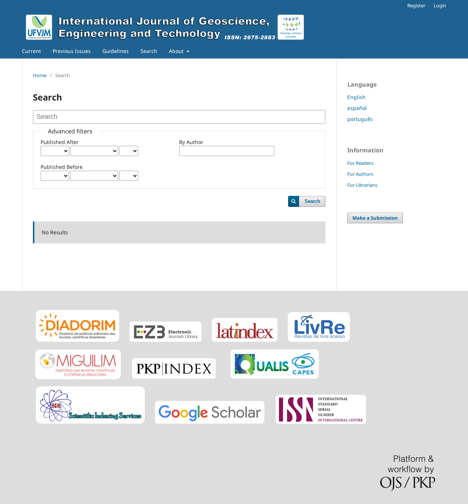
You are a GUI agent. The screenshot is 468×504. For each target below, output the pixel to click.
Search (148, 51)
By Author (191, 142)
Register (416, 5)
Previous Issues (72, 51)
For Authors (360, 174)
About (177, 51)
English (356, 97)
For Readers (360, 163)
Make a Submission (375, 218)
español (357, 108)
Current (31, 51)
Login (440, 5)
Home (39, 75)
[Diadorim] (77, 342)
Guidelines (115, 51)
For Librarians (362, 185)
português (360, 118)
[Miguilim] (78, 379)
